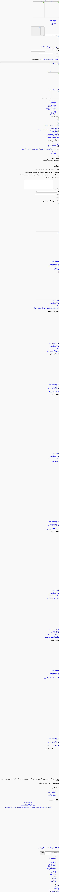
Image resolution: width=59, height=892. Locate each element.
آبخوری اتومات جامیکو (53, 137)
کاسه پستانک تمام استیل (51, 678)
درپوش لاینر (56, 132)
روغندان (56, 269)
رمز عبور (56, 53)
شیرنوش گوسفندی (53, 598)
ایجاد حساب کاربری (52, 48)
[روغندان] (47, 231)
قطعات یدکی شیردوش (43, 129)
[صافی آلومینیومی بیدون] (47, 628)
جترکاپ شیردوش (53, 391)
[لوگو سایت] (51, 17)
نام (58, 191)
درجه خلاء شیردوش (53, 528)
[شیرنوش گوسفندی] (47, 560)
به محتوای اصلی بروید (45, 0)
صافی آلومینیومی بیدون (52, 637)
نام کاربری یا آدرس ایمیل (52, 50)
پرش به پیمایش (55, 0)
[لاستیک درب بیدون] (47, 708)
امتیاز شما (56, 177)
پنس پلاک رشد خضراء (52, 351)
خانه (58, 129)
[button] (54, 343)
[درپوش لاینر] (47, 423)
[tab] (53, 151)
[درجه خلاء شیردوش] (47, 491)
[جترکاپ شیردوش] (47, 382)
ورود (57, 56)
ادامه (29, 62)
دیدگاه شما (56, 189)
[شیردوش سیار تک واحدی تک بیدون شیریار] (47, 299)
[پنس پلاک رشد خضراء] (47, 342)
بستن (57, 885)
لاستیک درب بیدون (53, 745)
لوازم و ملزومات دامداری (28, 149)
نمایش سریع (56, 262)
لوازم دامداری (53, 129)
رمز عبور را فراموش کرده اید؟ (51, 59)
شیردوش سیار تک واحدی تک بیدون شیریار (46, 308)
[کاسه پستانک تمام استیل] (47, 668)
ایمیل (57, 194)
